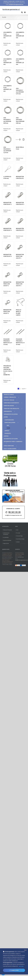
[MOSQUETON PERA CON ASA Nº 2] (7, 274)
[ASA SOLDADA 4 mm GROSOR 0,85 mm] (7, 110)
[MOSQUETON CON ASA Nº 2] (7, 194)
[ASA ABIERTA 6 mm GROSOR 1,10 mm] (20, 53)
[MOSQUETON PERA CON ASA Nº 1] (20, 246)
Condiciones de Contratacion (6, 533)
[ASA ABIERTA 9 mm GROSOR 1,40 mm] (7, 79)
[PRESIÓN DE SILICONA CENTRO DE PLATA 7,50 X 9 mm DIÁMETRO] (7, 359)
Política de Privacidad (7, 530)
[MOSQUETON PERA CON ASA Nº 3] (20, 274)
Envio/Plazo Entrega (20, 539)
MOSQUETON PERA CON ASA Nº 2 (7, 284)
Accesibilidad (6, 537)
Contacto (18, 542)
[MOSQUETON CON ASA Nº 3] (20, 194)
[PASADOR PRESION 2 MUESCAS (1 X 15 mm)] (20, 331)
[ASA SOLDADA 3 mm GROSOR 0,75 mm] (20, 80)
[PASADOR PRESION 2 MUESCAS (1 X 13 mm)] (7, 331)
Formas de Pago (19, 536)
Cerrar (25, 950)
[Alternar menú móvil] (25, 12)
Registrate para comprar (7, 44)
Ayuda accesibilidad (7, 540)
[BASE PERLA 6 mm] (20, 139)
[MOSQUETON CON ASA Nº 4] (7, 220)
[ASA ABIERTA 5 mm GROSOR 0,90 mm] (7, 53)
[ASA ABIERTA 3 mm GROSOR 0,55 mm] (7, 26)
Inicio (17, 530)
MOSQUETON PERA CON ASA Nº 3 (20, 284)
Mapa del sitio (6, 543)
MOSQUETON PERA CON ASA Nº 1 (20, 256)
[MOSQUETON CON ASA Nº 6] (7, 246)
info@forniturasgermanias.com (21, 560)
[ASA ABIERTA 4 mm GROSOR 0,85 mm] (20, 26)
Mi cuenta (18, 533)
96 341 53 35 (21, 557)
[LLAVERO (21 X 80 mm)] (7, 169)
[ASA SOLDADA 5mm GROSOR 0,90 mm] (20, 110)
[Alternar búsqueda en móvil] (22, 12)
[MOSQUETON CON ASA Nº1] (20, 169)
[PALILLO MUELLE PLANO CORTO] (20, 302)
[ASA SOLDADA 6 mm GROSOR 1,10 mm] (7, 139)
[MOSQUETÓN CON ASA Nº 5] (20, 220)
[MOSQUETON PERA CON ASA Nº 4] (7, 302)
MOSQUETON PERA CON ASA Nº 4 (7, 311)
